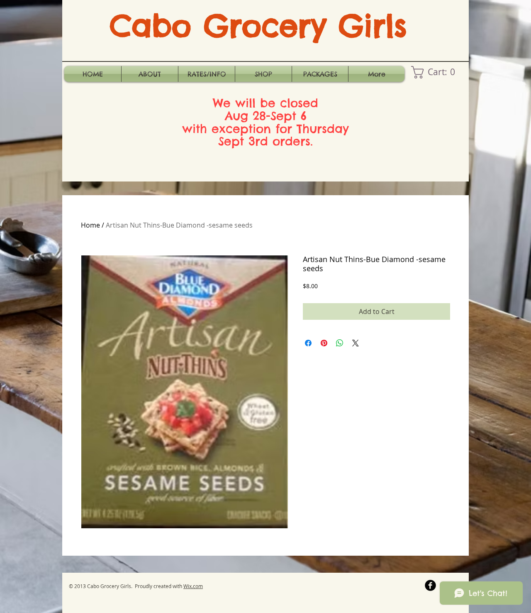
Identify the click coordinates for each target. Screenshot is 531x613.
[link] (436, 72)
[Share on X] (355, 343)
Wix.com (193, 586)
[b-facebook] (430, 585)
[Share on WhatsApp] (340, 343)
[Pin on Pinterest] (324, 343)
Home (90, 225)
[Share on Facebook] (308, 343)
